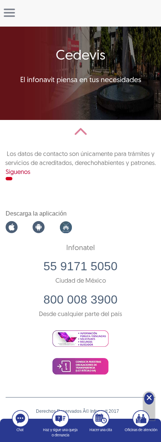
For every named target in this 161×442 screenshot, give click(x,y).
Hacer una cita (100, 430)
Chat (20, 430)
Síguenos (18, 172)
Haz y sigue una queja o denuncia (60, 433)
